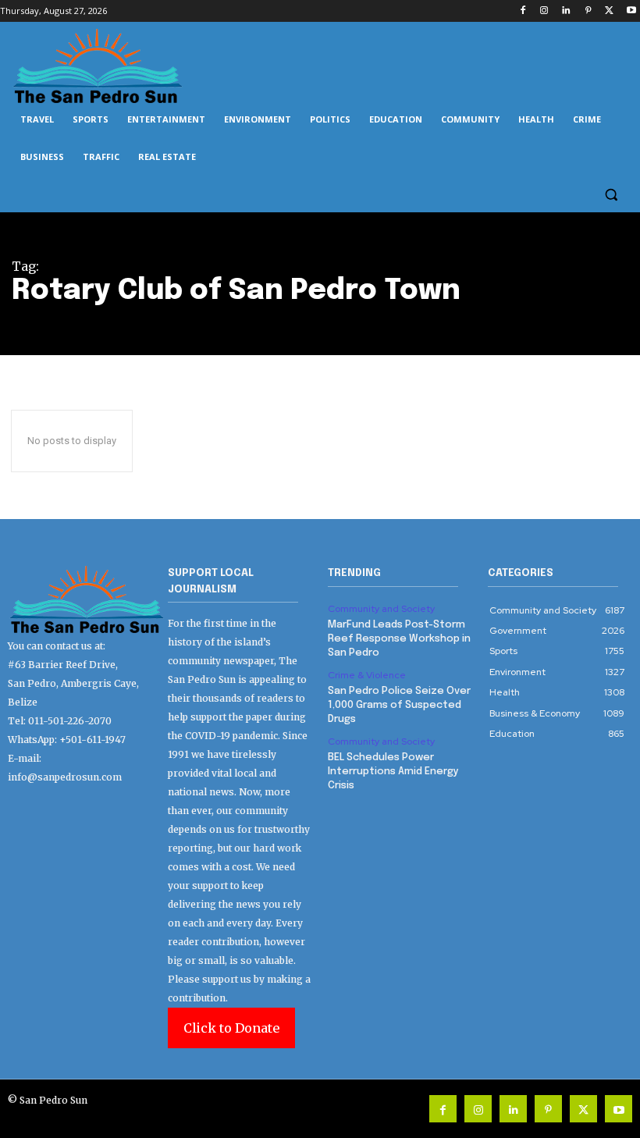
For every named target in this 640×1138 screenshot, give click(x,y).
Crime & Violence (367, 675)
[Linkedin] (566, 11)
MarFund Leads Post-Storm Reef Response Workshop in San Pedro (399, 639)
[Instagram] (544, 11)
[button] (610, 194)
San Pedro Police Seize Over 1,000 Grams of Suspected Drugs (399, 705)
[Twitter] (609, 11)
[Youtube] (631, 11)
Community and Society (381, 608)
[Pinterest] (588, 11)
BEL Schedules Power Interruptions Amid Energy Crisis (393, 771)
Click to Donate (231, 1028)
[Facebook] (523, 11)
